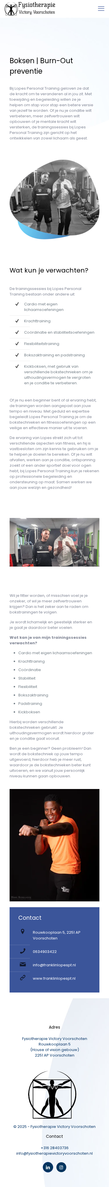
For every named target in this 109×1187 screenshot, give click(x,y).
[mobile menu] (101, 9)
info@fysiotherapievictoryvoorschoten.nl (54, 1153)
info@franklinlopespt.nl (54, 965)
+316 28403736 (55, 1148)
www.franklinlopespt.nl (54, 978)
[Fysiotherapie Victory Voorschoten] (29, 8)
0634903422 (45, 951)
